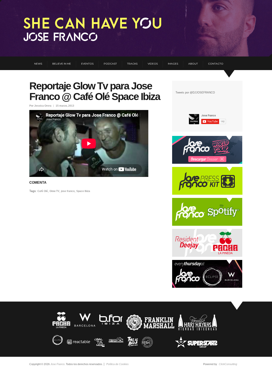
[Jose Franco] (68, 25)
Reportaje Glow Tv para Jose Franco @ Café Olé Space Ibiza (94, 91)
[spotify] (207, 224)
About (193, 63)
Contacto (215, 63)
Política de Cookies (117, 364)
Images (173, 63)
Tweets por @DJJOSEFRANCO (195, 92)
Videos (153, 63)
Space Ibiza (83, 191)
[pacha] (207, 255)
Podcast (110, 63)
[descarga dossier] (207, 162)
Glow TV (54, 191)
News (38, 63)
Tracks (132, 63)
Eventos (87, 63)
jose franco (68, 191)
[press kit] (207, 193)
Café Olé (42, 191)
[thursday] (207, 286)
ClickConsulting (228, 364)
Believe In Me (61, 63)
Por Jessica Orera (40, 105)
